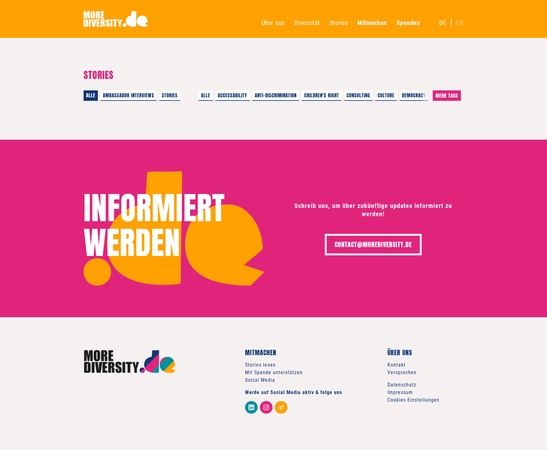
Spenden (408, 23)
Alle (90, 95)
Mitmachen (372, 23)
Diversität (307, 23)
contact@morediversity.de (373, 244)
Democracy (414, 95)
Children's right (321, 95)
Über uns (273, 23)
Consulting (358, 95)
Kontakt (396, 365)
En (459, 23)
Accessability (232, 95)
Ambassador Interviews (128, 95)
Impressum (400, 392)
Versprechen (402, 372)
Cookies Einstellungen (413, 400)
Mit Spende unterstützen (274, 372)
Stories (339, 23)
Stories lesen (260, 365)
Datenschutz (401, 385)
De (442, 23)
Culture (386, 95)
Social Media (260, 380)
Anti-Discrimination (276, 95)
